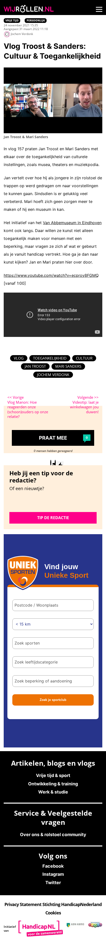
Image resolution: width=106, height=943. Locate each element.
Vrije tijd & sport (53, 775)
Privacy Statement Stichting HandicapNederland (53, 904)
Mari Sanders (68, 366)
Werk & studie (53, 791)
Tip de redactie (53, 517)
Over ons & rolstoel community (53, 834)
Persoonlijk (36, 20)
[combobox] (53, 643)
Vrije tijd (11, 20)
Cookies (53, 913)
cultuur (84, 358)
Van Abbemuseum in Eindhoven (72, 222)
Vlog (19, 358)
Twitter (53, 882)
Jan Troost (35, 366)
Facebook (53, 866)
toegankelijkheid (50, 358)
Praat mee (63, 438)
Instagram (53, 874)
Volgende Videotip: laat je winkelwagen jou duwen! (84, 404)
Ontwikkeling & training (53, 783)
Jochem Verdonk (53, 374)
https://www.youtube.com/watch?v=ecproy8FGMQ (51, 275)
